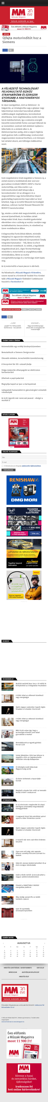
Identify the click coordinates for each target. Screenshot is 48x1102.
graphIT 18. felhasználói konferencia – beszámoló (12, 327)
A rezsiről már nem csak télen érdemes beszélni (30, 841)
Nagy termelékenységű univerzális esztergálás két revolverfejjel (35, 327)
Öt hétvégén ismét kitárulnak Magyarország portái (27, 768)
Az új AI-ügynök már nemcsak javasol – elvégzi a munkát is (22, 399)
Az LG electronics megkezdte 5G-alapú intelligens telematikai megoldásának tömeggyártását (30, 807)
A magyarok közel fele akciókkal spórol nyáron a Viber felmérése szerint (31, 817)
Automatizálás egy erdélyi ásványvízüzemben (21, 346)
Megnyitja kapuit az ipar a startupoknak (19, 384)
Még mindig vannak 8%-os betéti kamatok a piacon (28, 898)
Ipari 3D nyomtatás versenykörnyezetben (24, 910)
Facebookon (16, 282)
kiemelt (24, 309)
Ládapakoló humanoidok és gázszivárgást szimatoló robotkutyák (24, 391)
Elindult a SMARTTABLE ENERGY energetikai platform (27, 886)
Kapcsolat (40, 968)
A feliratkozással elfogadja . (22, 466)
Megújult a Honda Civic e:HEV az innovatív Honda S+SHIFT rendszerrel (31, 791)
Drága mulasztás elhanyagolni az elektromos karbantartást (21, 371)
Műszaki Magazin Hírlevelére (28, 273)
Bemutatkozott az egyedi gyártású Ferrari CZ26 (28, 744)
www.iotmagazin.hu (18, 1021)
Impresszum (13, 972)
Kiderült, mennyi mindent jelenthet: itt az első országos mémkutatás (31, 864)
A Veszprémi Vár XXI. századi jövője (16, 364)
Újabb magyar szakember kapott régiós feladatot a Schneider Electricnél (30, 708)
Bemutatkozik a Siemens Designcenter (18, 352)
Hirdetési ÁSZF (24, 976)
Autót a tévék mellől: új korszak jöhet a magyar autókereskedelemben (30, 876)
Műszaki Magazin (14, 279)
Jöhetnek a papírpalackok (13, 378)
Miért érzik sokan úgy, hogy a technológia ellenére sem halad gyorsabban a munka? (28, 732)
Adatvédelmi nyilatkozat (30, 972)
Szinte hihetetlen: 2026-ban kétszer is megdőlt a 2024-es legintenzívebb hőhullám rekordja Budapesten (30, 757)
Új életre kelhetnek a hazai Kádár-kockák (28, 780)
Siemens (38, 309)
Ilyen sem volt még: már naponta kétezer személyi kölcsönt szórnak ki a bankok (30, 854)
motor (31, 309)
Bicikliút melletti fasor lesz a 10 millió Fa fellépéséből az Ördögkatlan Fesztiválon (31, 685)
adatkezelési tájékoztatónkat (31, 466)
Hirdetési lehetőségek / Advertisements (18, 968)
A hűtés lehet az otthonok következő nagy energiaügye (29, 696)
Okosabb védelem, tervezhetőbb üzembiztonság (22, 358)
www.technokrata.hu (7, 1021)
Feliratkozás (8, 470)
